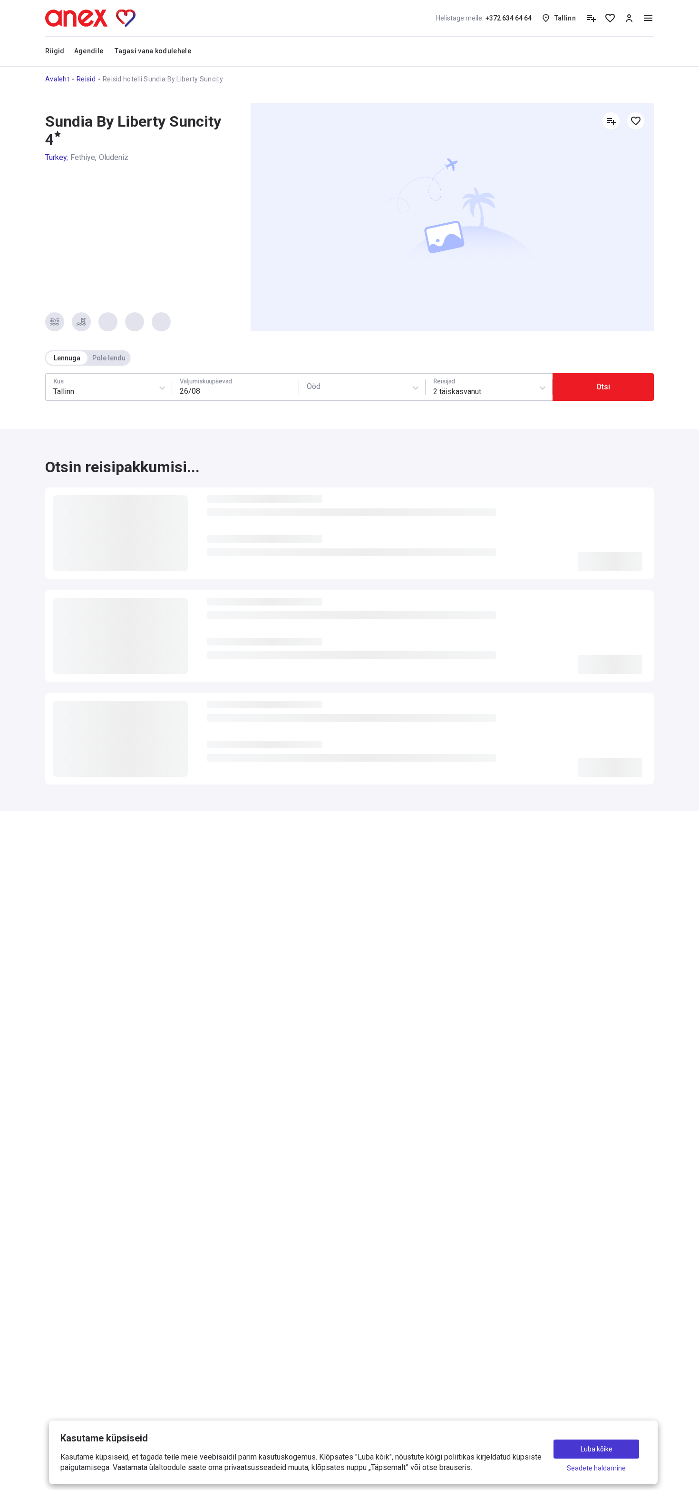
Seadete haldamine (596, 1468)
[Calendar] (235, 387)
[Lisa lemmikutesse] (635, 120)
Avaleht (57, 79)
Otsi (603, 386)
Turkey (56, 157)
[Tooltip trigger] (591, 18)
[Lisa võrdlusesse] (611, 120)
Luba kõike (596, 1449)
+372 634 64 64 (484, 18)
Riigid (55, 51)
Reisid (86, 79)
